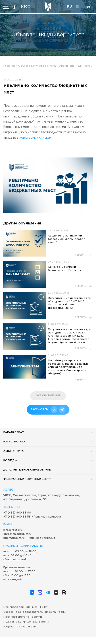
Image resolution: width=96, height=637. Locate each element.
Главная (9, 66)
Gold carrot (31, 626)
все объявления (48, 396)
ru (69, 6)
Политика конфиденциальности (26, 622)
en (78, 6)
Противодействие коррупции (24, 617)
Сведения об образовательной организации (35, 612)
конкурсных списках (35, 137)
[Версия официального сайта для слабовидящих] (88, 7)
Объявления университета (37, 66)
